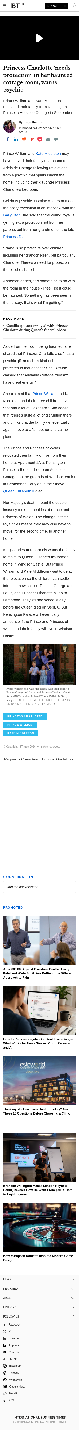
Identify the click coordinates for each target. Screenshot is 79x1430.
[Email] (48, 139)
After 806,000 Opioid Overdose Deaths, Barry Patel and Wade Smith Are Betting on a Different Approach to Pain (38, 973)
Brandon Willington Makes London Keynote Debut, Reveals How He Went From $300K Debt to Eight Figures (37, 1190)
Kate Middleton (48, 154)
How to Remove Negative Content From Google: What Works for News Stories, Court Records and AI (38, 1043)
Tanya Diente (32, 122)
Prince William (44, 394)
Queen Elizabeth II (18, 491)
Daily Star (11, 215)
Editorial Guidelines (57, 759)
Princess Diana (16, 237)
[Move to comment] (56, 139)
